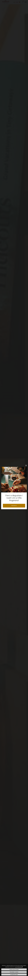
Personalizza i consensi (14, 972)
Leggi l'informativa (18, 966)
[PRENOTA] (14, 479)
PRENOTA (14, 505)
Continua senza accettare (14, 969)
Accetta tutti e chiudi (14, 974)
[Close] (26, 465)
